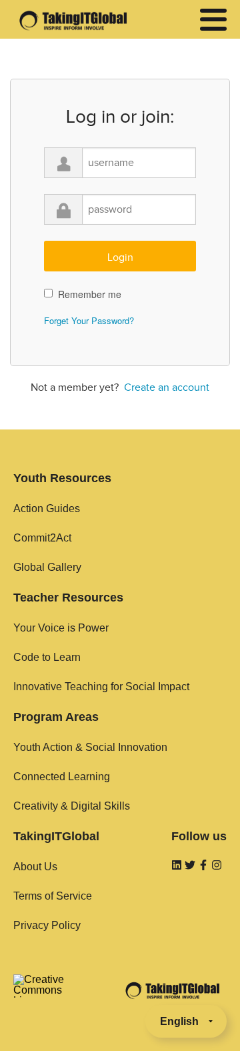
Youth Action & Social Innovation (90, 747)
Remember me (89, 294)
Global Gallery (47, 567)
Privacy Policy (47, 925)
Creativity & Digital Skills (71, 806)
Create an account (166, 387)
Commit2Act (42, 538)
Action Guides (46, 508)
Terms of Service (52, 896)
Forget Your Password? (89, 320)
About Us (35, 866)
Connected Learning (61, 776)
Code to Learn (47, 657)
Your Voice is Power (61, 628)
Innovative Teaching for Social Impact (101, 686)
